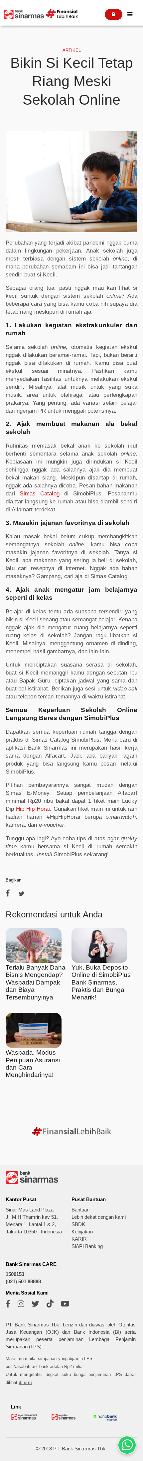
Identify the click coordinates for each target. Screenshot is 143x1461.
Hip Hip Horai (33, 809)
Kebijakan (82, 1231)
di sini (25, 1382)
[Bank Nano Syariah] (105, 1420)
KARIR (79, 1239)
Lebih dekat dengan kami (99, 1217)
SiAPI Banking (87, 1246)
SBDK (78, 1224)
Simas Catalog (39, 493)
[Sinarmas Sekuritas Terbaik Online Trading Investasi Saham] (64, 1418)
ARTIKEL (72, 50)
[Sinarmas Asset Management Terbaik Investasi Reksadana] (24, 1418)
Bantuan (80, 1209)
